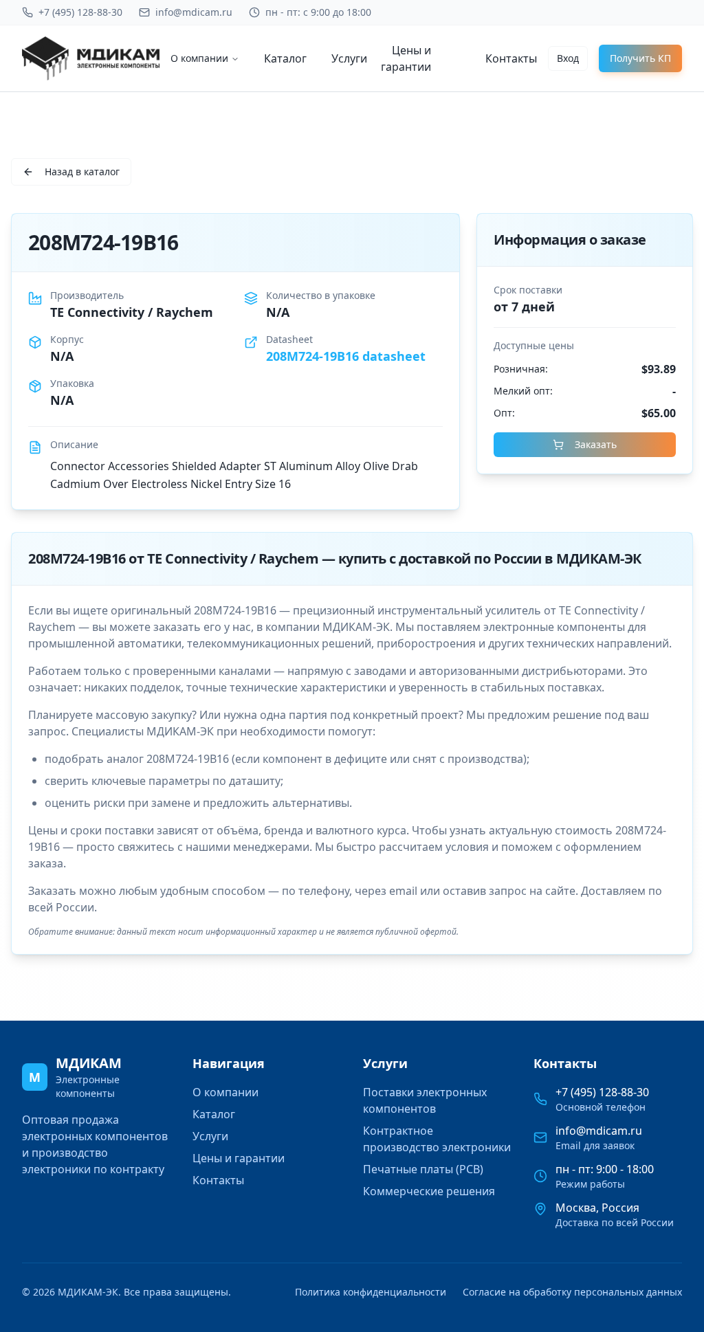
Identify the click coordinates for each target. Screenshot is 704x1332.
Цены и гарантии (406, 58)
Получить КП (640, 58)
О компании (199, 58)
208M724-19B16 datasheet (346, 356)
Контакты (511, 58)
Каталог (285, 58)
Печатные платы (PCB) (423, 1169)
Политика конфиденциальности (370, 1291)
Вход (568, 58)
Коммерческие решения (429, 1191)
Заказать (596, 444)
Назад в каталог (82, 171)
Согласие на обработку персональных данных (572, 1291)
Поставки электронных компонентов (425, 1100)
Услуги (349, 58)
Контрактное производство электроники (437, 1139)
